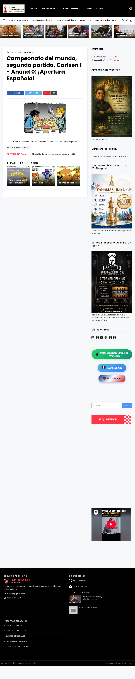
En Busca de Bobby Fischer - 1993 (92, 597)
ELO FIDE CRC (114, 368)
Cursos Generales (17, 20)
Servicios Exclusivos (104, 20)
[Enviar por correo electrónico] (53, 93)
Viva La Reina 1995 (88, 607)
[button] (131, 20)
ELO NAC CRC (111, 378)
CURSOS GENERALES (15, 636)
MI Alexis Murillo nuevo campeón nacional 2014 (52, 154)
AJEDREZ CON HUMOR (23, 52)
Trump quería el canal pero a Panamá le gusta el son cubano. (33, 35)
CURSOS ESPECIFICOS (16, 631)
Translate (114, 60)
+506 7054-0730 (13, 598)
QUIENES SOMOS (49, 8)
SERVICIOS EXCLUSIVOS (17, 647)
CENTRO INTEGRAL (71, 8)
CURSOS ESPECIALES (15, 625)
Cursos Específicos (41, 20)
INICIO (33, 8)
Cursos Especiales (65, 20)
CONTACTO (102, 8)
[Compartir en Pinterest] (46, 93)
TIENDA (88, 8)
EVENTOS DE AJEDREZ (16, 641)
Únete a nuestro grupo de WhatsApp (111, 354)
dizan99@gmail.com (15, 594)
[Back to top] (128, 672)
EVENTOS (84, 20)
